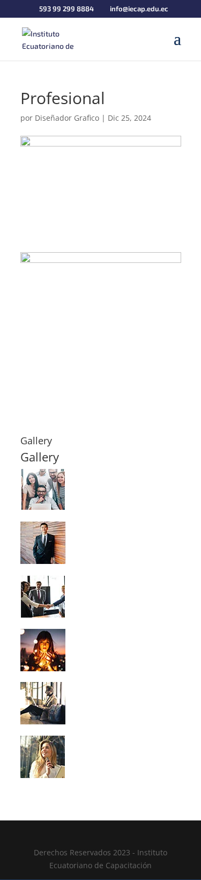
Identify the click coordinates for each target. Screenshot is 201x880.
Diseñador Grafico (67, 118)
